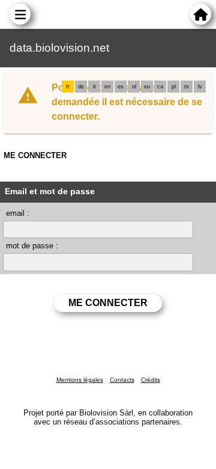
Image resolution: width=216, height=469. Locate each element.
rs (186, 87)
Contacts (122, 379)
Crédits (150, 379)
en (107, 87)
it (94, 87)
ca (160, 87)
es (121, 87)
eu (147, 87)
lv (200, 87)
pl (174, 87)
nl (134, 87)
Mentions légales (79, 379)
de (81, 87)
